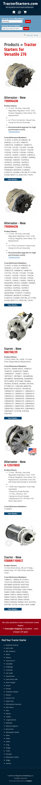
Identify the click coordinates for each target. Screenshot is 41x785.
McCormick (9, 729)
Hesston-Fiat (10, 698)
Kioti (7, 710)
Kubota (8, 714)
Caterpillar (9, 664)
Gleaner (8, 695)
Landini (8, 717)
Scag (7, 745)
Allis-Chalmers (10, 651)
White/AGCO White (12, 757)
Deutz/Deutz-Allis (12, 679)
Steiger (8, 748)
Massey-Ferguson (12, 726)
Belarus (8, 658)
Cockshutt (9, 670)
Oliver (8, 735)
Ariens (8, 654)
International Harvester (13, 704)
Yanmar (8, 763)
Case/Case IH (10, 661)
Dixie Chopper (10, 682)
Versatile (9, 754)
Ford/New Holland (12, 692)
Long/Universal (11, 720)
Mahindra (9, 723)
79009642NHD (14, 132)
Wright (8, 760)
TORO (8, 751)
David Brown (10, 676)
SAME (8, 742)
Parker (8, 738)
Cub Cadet (9, 673)
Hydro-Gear (10, 701)
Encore (8, 686)
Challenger (9, 667)
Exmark (8, 689)
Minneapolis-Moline (12, 732)
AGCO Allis (9, 648)
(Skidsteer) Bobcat (12, 645)
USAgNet (29, 781)
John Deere (9, 707)
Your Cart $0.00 (32, 35)
